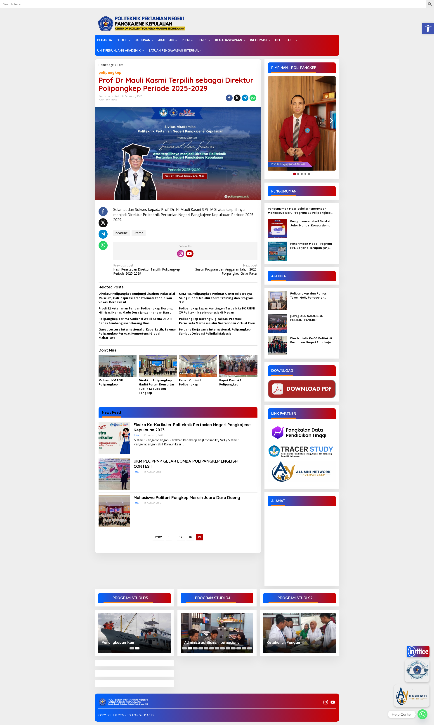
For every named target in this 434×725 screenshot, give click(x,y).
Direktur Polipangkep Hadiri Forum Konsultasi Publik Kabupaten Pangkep (157, 386)
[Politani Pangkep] (146, 23)
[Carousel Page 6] (211, 648)
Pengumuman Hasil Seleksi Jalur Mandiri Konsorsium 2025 (310, 223)
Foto (120, 65)
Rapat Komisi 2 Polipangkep (230, 382)
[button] (428, 28)
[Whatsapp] (253, 98)
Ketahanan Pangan (283, 642)
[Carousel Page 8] (222, 648)
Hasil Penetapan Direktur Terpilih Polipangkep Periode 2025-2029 (146, 269)
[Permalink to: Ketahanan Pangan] (299, 633)
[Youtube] (189, 253)
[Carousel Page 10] (233, 648)
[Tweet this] (237, 98)
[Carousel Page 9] (228, 648)
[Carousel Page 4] (200, 648)
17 (180, 537)
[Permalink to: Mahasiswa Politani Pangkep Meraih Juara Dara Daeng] (114, 510)
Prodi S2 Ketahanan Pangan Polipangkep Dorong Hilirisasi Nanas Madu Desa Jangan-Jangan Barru (136, 310)
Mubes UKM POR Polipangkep (111, 382)
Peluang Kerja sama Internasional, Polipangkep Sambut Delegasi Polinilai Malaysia (215, 331)
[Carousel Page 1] (132, 648)
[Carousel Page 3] (195, 648)
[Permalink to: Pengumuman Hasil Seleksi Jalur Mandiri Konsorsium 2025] (277, 228)
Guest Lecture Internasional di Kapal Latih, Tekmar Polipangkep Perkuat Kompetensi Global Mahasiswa (137, 333)
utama (138, 233)
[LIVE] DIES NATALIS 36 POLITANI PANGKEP (306, 318)
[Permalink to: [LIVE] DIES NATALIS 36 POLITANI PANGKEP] (277, 323)
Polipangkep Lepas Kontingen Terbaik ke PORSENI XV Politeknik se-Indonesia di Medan (217, 310)
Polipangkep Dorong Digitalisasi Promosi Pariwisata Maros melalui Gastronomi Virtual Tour (217, 321)
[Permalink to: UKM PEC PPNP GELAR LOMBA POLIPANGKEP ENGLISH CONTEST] (114, 474)
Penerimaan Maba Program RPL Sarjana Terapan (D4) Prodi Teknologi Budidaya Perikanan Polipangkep (311, 246)
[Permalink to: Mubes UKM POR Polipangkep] (118, 366)
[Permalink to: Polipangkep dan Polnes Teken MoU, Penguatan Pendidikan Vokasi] (277, 300)
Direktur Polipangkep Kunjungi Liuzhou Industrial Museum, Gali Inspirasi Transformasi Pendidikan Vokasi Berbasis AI (137, 298)
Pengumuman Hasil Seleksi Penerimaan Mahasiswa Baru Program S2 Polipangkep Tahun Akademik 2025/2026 (299, 211)
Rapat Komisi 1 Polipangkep (190, 382)
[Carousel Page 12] (244, 648)
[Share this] (229, 98)
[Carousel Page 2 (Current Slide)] (137, 648)
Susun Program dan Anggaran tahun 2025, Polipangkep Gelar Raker (226, 269)
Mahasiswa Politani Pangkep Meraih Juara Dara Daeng (187, 497)
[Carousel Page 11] (238, 648)
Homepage (106, 65)
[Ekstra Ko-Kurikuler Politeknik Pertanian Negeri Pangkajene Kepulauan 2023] (183, 444)
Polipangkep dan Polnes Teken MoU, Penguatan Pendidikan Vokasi (308, 296)
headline (122, 233)
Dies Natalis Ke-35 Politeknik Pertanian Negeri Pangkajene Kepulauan (312, 340)
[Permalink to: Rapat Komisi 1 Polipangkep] (198, 366)
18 (190, 537)
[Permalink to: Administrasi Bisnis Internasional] (217, 633)
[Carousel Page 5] (206, 648)
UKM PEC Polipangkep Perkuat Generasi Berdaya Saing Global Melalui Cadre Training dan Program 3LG (216, 298)
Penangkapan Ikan (118, 642)
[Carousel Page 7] (217, 648)
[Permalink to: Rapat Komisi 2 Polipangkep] (238, 366)
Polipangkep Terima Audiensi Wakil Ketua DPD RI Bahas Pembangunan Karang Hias (135, 321)
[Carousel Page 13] (249, 648)
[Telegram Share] (245, 98)
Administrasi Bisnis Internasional (212, 642)
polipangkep (110, 72)
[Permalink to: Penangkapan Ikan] (134, 633)
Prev (158, 537)
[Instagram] (180, 253)
